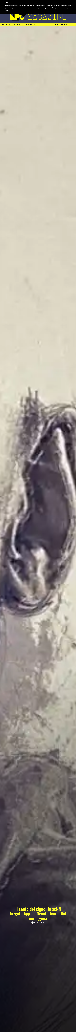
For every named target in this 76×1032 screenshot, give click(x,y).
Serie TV (20, 24)
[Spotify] (64, 24)
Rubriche (5, 24)
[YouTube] (62, 24)
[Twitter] (58, 24)
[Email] (71, 24)
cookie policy (49, 7)
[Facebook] (55, 24)
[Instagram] (60, 24)
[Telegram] (67, 24)
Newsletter (28, 24)
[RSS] (69, 24)
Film (13, 24)
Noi (35, 24)
